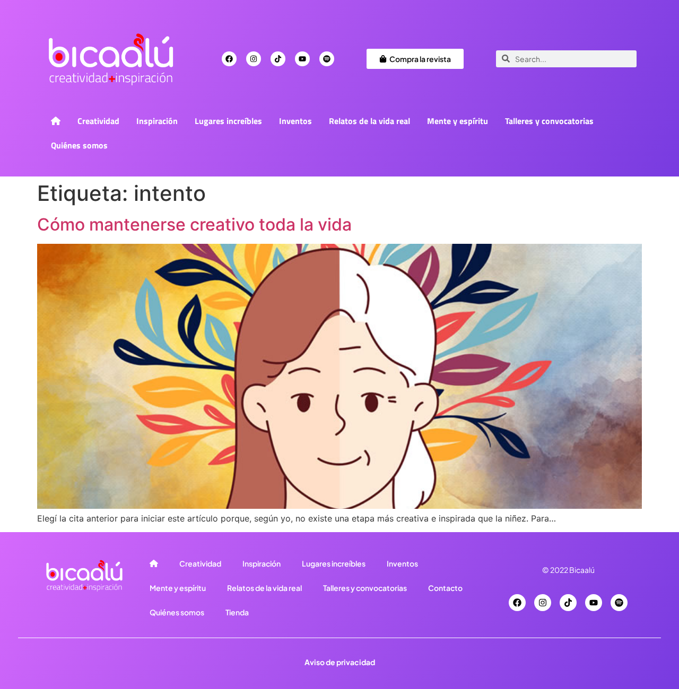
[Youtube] (302, 58)
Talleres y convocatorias (549, 120)
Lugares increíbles (228, 120)
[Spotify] (326, 58)
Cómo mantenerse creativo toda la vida (194, 224)
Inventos (295, 120)
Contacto (445, 588)
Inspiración (157, 120)
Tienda (237, 612)
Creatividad (98, 120)
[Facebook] (229, 58)
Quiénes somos (79, 145)
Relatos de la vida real (369, 120)
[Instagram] (253, 58)
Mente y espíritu (457, 120)
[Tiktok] (278, 58)
